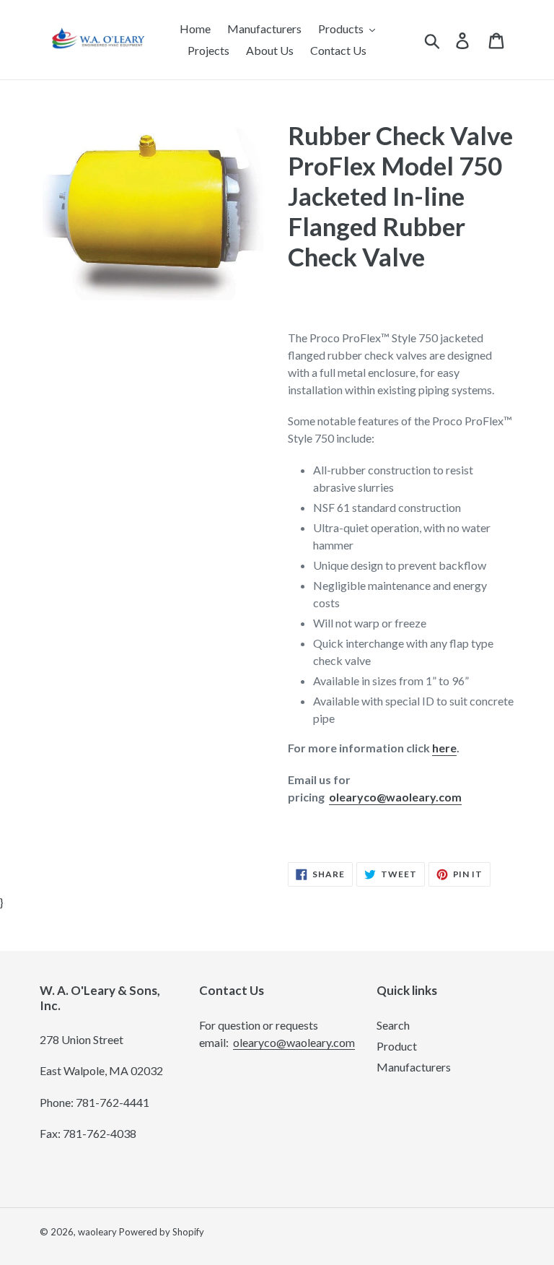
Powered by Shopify (161, 1232)
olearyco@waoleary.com (395, 797)
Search (393, 1025)
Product (397, 1046)
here (444, 748)
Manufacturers (414, 1067)
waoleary (97, 1232)
